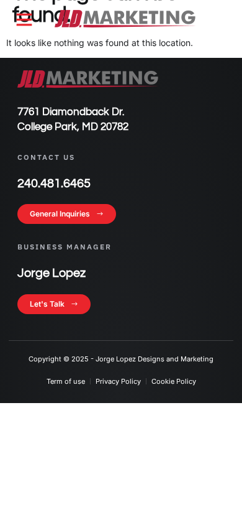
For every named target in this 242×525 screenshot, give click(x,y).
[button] (24, 19)
